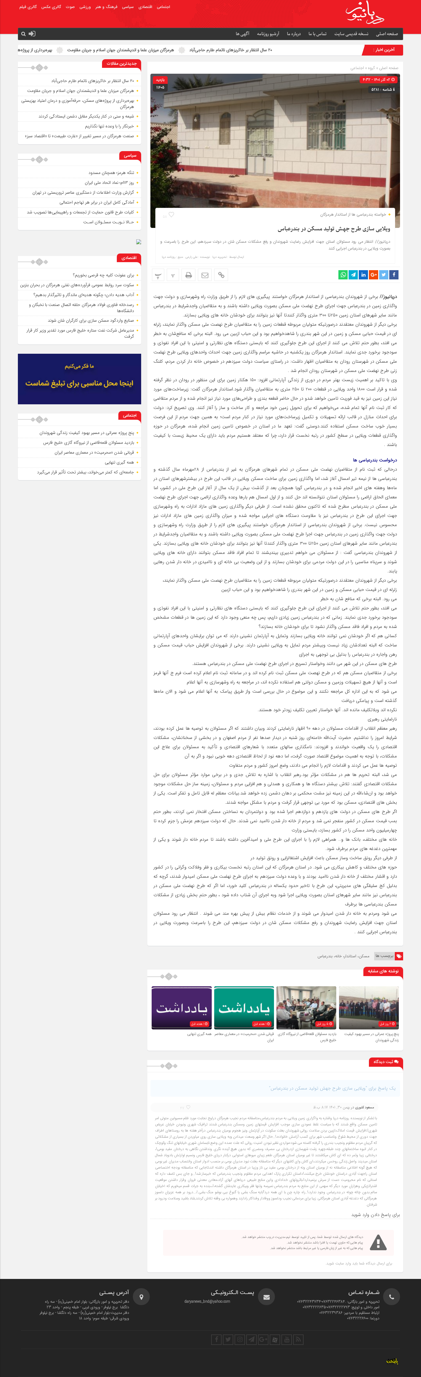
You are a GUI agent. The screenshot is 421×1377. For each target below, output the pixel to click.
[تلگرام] (251, 1339)
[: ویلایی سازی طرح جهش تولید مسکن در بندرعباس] (205, 275)
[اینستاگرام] (240, 1339)
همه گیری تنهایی (199, 1034)
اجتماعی (163, 7)
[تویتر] (228, 1339)
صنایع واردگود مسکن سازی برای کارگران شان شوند (91, 320)
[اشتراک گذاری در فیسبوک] (394, 274)
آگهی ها (242, 34)
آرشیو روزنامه (268, 34)
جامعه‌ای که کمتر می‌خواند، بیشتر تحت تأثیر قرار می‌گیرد (85, 472)
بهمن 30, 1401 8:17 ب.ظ (331, 1107)
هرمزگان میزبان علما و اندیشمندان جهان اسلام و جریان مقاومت (179, 50)
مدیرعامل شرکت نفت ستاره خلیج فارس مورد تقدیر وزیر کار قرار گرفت (80, 333)
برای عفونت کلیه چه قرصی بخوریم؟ (103, 275)
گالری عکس (51, 7)
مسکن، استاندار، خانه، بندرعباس (343, 956)
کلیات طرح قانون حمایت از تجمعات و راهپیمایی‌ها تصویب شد (80, 212)
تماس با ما (318, 34)
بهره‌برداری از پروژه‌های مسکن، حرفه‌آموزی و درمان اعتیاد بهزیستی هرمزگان (77, 103)
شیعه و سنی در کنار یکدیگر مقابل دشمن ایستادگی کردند (86, 116)
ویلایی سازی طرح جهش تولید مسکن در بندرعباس (334, 229)
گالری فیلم (28, 7)
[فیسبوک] (216, 1339)
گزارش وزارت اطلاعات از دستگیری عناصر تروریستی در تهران (83, 192)
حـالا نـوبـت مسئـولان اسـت (108, 222)
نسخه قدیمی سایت (351, 34)
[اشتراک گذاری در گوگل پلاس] (373, 274)
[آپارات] (275, 1339)
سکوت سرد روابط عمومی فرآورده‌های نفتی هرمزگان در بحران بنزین (77, 285)
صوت (70, 7)
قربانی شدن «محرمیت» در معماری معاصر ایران (94, 452)
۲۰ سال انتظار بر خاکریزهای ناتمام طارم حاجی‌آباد (289, 50)
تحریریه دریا (219, 257)
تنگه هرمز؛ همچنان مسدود (111, 172)
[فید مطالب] (298, 1339)
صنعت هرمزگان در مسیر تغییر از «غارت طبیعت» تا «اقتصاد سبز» (79, 136)
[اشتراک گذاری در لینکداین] (363, 274)
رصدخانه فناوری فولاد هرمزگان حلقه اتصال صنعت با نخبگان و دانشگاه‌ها (81, 307)
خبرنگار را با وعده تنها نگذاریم (109, 126)
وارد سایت (342, 1263)
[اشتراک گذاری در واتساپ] (343, 274)
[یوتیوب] (286, 1339)
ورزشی (85, 7)
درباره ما (294, 34)
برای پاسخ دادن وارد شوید (375, 1214)
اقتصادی (145, 7)
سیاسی (128, 7)
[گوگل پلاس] (263, 1339)
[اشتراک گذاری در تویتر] (383, 274)
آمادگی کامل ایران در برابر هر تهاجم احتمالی (96, 202)
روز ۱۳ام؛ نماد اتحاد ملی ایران (109, 182)
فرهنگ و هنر (106, 7)
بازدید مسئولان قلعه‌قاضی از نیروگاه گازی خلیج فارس (88, 442)
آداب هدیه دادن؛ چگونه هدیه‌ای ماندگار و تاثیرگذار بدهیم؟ (84, 294)
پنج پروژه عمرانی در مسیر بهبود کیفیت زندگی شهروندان (86, 432)
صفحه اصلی (387, 34)
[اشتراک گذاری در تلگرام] (353, 274)
